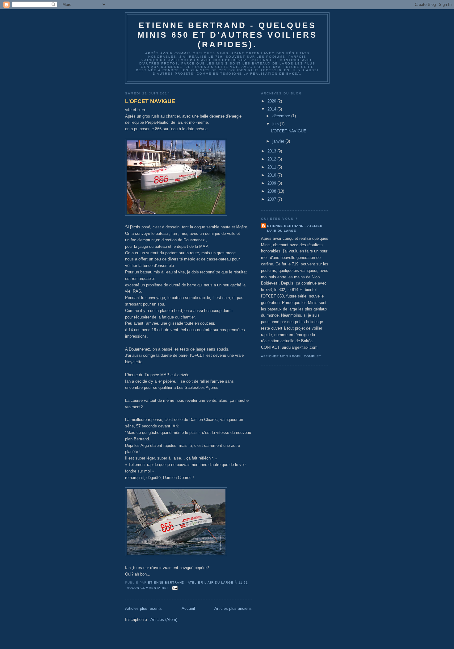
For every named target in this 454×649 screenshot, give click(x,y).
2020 (272, 101)
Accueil (188, 608)
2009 (272, 183)
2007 (272, 199)
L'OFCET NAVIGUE (150, 101)
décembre (281, 116)
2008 (272, 191)
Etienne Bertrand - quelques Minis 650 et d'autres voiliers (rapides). (227, 35)
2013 (272, 151)
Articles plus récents (143, 608)
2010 (272, 175)
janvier (278, 141)
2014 (272, 109)
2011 (272, 167)
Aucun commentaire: (148, 587)
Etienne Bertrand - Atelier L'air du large (294, 228)
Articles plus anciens (233, 608)
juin (276, 124)
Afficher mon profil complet (291, 356)
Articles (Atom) (163, 619)
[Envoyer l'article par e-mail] (174, 587)
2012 (272, 159)
